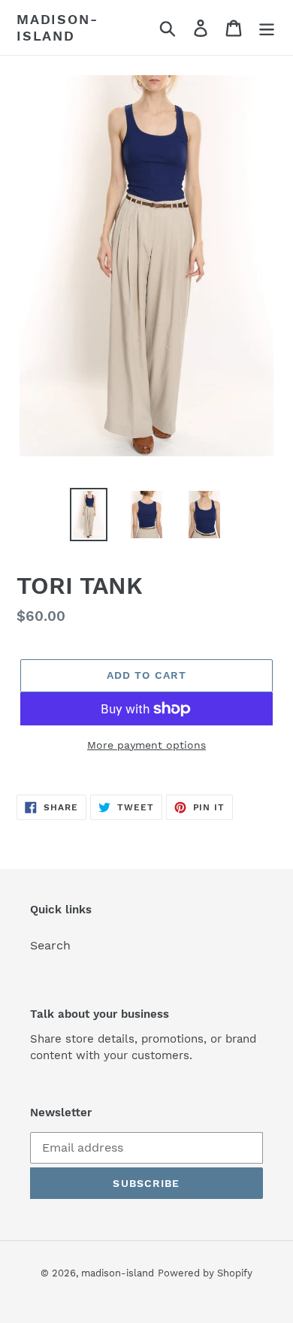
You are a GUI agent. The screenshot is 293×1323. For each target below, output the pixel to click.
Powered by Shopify (205, 1273)
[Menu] (266, 27)
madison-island (57, 27)
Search (50, 945)
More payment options (146, 745)
